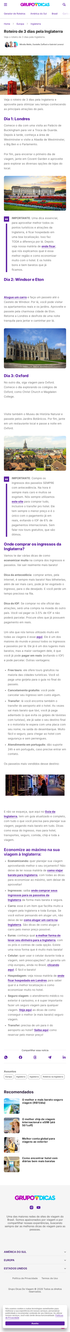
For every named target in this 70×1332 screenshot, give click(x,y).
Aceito (35, 1323)
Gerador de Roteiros (14, 13)
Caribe (66, 13)
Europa (20, 23)
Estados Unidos (15, 1268)
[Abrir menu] (5, 4)
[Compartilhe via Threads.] (35, 1057)
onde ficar (48, 246)
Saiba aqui (41, 1030)
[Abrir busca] (64, 4)
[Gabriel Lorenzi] (15, 44)
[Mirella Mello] (7, 44)
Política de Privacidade (25, 1278)
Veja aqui (25, 1010)
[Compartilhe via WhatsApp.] (6, 1057)
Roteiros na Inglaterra (53, 1076)
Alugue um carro (15, 297)
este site (17, 501)
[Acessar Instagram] (31, 1207)
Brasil (54, 13)
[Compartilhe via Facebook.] (20, 1057)
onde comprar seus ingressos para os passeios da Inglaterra (32, 895)
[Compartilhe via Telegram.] (50, 1057)
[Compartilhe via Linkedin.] (64, 1057)
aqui (39, 636)
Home (7, 23)
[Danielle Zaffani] (11, 44)
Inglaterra (36, 23)
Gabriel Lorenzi (56, 44)
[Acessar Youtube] (38, 1207)
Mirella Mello (25, 44)
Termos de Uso (50, 1278)
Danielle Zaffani (40, 44)
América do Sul (38, 13)
